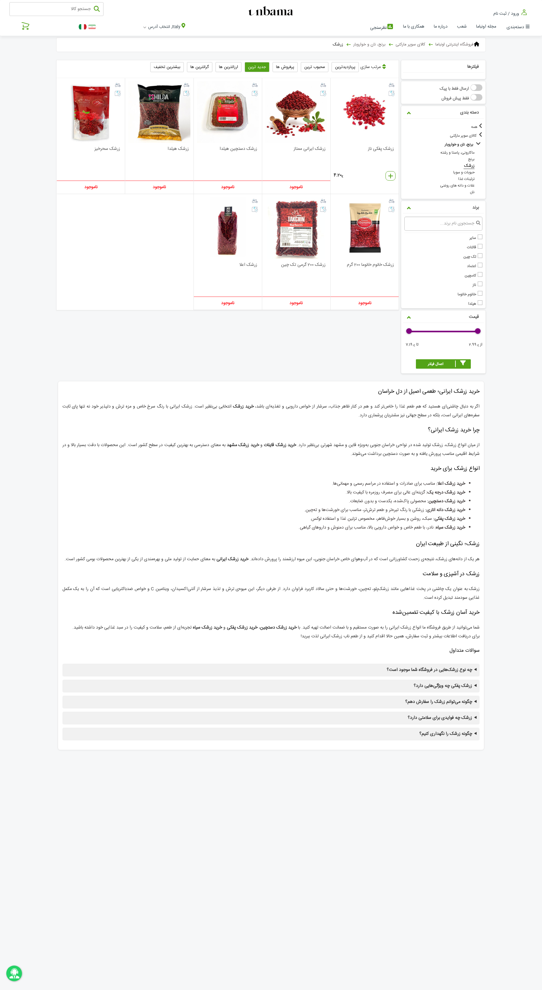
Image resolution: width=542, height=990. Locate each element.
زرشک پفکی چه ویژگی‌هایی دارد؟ (443, 686)
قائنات (472, 247)
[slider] (478, 331)
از (475, 345)
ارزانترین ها (228, 67)
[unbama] (271, 11)
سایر (473, 238)
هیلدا (472, 304)
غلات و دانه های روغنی (457, 185)
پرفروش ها (285, 67)
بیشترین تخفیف (167, 67)
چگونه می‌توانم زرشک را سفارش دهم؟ (438, 702)
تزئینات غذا (466, 179)
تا (412, 345)
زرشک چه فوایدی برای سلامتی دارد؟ (440, 718)
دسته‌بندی (515, 27)
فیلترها (473, 67)
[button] (443, 364)
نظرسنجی (378, 28)
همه (474, 127)
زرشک (469, 165)
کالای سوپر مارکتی (463, 136)
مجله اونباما (486, 26)
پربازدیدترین (345, 67)
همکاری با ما (413, 26)
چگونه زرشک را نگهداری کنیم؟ (445, 734)
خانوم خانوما (467, 294)
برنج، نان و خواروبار (459, 144)
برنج (471, 159)
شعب (462, 26)
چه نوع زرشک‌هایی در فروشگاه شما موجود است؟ (429, 670)
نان (472, 192)
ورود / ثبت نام (506, 13)
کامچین (471, 275)
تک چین (470, 257)
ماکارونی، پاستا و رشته (457, 153)
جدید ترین (257, 67)
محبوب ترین (314, 67)
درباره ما (441, 26)
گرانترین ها (199, 67)
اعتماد (472, 266)
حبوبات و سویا (464, 172)
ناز (475, 285)
